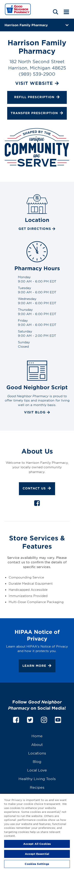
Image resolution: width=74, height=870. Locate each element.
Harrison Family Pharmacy (26, 25)
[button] (55, 11)
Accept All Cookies (37, 843)
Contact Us (34, 488)
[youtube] (57, 719)
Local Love (37, 770)
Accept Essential (37, 853)
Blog (37, 761)
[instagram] (43, 719)
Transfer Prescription (34, 113)
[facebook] (37, 504)
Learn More (34, 665)
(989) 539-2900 (37, 73)
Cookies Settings (37, 863)
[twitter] (30, 719)
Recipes (37, 787)
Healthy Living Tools (37, 778)
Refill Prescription (34, 97)
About (37, 744)
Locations (37, 753)
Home (37, 736)
